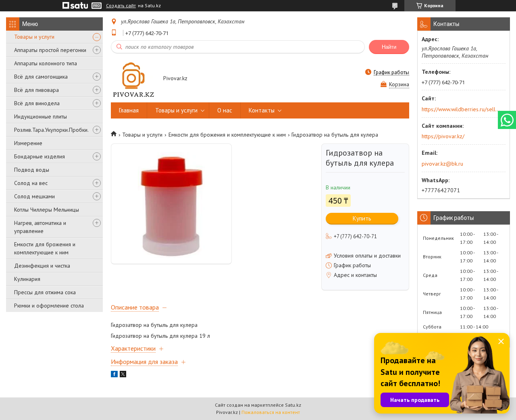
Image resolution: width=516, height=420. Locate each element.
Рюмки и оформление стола (49, 305)
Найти (389, 47)
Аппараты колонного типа (45, 63)
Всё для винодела (37, 103)
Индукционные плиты (40, 116)
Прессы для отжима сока (45, 292)
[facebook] (114, 375)
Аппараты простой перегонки (50, 50)
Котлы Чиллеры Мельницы (46, 209)
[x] (123, 375)
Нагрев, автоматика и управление (40, 227)
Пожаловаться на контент (270, 412)
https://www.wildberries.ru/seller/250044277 (461, 109)
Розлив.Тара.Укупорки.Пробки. (51, 129)
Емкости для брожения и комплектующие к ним (44, 248)
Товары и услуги (34, 36)
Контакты (262, 110)
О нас (224, 110)
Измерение (28, 143)
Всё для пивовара (36, 90)
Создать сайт (121, 5)
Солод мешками (34, 196)
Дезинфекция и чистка (42, 265)
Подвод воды (31, 169)
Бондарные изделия (39, 156)
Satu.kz (293, 405)
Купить (362, 218)
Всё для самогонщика (41, 76)
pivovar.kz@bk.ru (442, 163)
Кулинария (27, 279)
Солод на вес (31, 183)
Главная (129, 110)
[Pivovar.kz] (133, 78)
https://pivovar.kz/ (443, 136)
